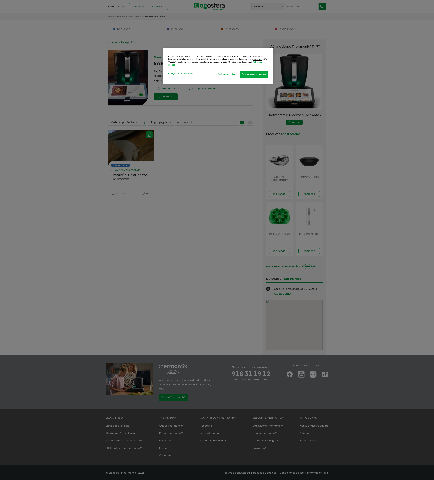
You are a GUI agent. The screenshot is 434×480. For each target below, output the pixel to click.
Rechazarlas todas (226, 74)
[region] (218, 66)
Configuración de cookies (180, 74)
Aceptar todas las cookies (254, 74)
